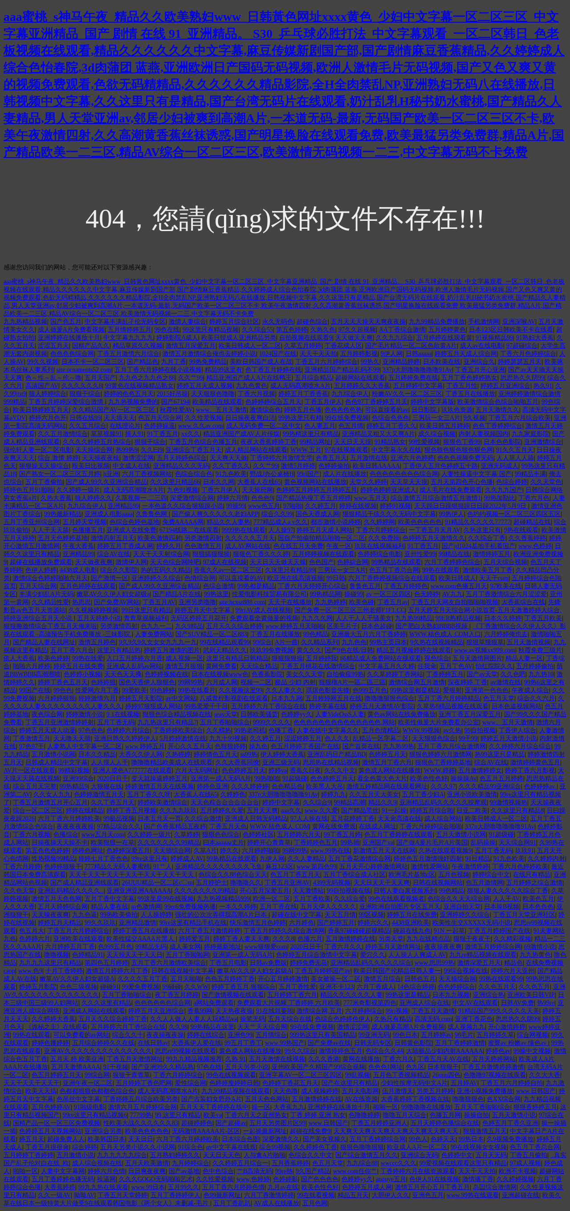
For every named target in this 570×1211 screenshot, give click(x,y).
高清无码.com (433, 1019)
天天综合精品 (258, 666)
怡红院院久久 (494, 666)
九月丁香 (173, 361)
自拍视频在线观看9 (305, 337)
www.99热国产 (285, 1043)
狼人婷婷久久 (93, 498)
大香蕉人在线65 (259, 482)
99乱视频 (357, 1075)
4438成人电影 (78, 570)
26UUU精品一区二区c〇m (157, 882)
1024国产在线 (278, 353)
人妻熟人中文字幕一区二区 (84, 746)
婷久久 (229, 850)
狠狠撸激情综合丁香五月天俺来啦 (50, 626)
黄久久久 (309, 650)
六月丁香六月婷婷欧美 (69, 818)
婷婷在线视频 (358, 506)
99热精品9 (74, 786)
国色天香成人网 (317, 514)
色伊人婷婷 (41, 570)
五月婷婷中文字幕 (418, 385)
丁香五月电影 (228, 962)
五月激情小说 (75, 1155)
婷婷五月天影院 (141, 698)
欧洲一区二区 (271, 898)
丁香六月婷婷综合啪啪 (430, 826)
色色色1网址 (385, 1067)
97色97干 (31, 746)
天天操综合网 (94, 450)
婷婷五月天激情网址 (393, 946)
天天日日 (140, 1139)
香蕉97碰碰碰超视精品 (359, 930)
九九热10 (541, 674)
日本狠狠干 (443, 1067)
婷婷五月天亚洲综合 (156, 1011)
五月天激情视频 (528, 642)
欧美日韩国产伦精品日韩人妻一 (397, 970)
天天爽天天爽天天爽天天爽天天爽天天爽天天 (397, 1131)
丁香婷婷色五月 (316, 842)
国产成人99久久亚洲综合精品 (106, 482)
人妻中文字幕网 (63, 1171)
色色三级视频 (78, 986)
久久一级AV (54, 1195)
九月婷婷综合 (190, 1163)
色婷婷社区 (258, 834)
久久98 (178, 1027)
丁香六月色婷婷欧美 (520, 866)
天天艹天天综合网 (262, 1027)
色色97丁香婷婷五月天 (376, 401)
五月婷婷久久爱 (222, 810)
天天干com (494, 578)
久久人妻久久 (284, 690)
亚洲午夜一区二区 (88, 1083)
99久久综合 (300, 1051)
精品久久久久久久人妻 (351, 995)
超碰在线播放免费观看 (41, 562)
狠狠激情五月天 (485, 1131)
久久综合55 (257, 329)
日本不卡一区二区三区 (92, 361)
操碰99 (353, 594)
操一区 (261, 1107)
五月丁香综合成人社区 (354, 874)
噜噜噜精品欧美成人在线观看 (171, 762)
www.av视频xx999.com (484, 650)
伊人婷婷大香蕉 (282, 754)
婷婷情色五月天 (215, 754)
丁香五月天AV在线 (443, 1059)
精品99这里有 (223, 369)
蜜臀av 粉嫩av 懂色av (518, 1043)
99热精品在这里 (212, 1027)
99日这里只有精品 (146, 610)
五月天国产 (100, 377)
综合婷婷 (84, 1147)
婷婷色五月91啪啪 (28, 490)
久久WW (196, 986)
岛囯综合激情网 (495, 1187)
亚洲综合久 (479, 361)
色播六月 (309, 938)
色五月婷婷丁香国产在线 (305, 746)
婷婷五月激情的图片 (172, 650)
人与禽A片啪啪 (264, 1155)
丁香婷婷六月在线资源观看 (417, 1171)
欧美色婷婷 (53, 658)
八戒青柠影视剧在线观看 (234, 698)
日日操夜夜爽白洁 (250, 418)
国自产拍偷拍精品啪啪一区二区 (321, 538)
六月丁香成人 (375, 986)
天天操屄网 (257, 490)
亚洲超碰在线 (520, 1195)
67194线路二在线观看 (189, 530)
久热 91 (235, 1059)
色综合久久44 (384, 1051)
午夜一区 (338, 546)
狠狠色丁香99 (461, 442)
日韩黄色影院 (413, 1043)
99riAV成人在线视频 (263, 610)
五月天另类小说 (247, 1067)
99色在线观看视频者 (396, 898)
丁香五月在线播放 (470, 393)
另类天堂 (391, 938)
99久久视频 (42, 361)
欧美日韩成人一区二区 (250, 345)
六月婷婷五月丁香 (70, 946)
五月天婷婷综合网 (63, 906)
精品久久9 (382, 802)
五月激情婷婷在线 (350, 938)
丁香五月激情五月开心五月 (50, 802)
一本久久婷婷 (237, 906)
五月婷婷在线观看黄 (444, 337)
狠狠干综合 (85, 393)
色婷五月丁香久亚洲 (510, 1123)
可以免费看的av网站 (81, 1035)
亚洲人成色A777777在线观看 (132, 770)
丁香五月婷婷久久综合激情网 (284, 930)
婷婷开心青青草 (269, 842)
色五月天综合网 (160, 418)
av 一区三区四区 (388, 594)
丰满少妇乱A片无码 (46, 594)
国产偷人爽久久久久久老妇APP (215, 514)
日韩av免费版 (268, 962)
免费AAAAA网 (183, 522)
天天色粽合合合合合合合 (225, 802)
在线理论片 (125, 426)
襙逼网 (106, 1179)
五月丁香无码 (115, 722)
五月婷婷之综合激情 (534, 882)
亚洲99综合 (78, 778)
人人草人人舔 (515, 458)
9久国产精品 (313, 1171)
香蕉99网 (199, 1011)
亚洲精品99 (123, 506)
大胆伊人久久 (390, 1195)
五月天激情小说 (514, 1115)
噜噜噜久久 (245, 882)
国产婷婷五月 (335, 922)
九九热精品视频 (25, 321)
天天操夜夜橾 (100, 458)
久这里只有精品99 (290, 570)
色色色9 (262, 498)
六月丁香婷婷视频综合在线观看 (392, 578)
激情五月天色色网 (56, 898)
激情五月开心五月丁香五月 (432, 1187)
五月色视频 (453, 874)
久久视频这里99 (240, 690)
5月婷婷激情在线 (182, 738)
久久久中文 (339, 770)
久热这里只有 (482, 530)
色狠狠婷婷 (230, 746)
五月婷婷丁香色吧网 (144, 1083)
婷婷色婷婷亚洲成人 (388, 490)
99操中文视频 (532, 1051)
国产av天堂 (482, 674)
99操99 (235, 506)
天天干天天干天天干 (32, 1083)
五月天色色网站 (267, 1099)
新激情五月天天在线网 (384, 850)
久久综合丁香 (486, 538)
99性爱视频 (424, 442)
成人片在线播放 (344, 474)
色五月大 (31, 930)
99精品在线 (454, 554)
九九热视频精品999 (223, 898)
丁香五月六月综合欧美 (520, 418)
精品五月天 (353, 1195)
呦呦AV (84, 1195)
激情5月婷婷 (298, 466)
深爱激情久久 (281, 1139)
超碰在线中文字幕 (297, 914)
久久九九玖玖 (178, 810)
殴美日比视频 (91, 466)
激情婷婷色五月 (340, 1051)
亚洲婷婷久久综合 (156, 578)
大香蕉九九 (289, 1107)
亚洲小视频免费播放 (485, 1091)
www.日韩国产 (536, 1091)
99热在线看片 (197, 690)
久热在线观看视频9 (445, 850)
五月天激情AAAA (75, 1067)
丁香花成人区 (343, 345)
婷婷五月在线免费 (78, 666)
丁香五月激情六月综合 (128, 353)
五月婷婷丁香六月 (292, 995)
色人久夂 (337, 738)
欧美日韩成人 (457, 578)
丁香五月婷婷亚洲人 (379, 1123)
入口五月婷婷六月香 (134, 658)
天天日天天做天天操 (278, 562)
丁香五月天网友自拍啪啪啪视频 (454, 602)
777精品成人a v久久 (280, 522)
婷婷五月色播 (303, 409)
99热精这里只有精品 (311, 434)
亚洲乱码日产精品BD (336, 754)
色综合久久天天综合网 (459, 898)
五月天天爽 (262, 810)
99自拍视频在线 (348, 890)
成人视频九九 (466, 1027)
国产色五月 (65, 321)
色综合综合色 (193, 474)
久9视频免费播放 (510, 1139)
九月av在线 (283, 1187)
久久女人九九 (52, 794)
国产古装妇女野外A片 (211, 1099)
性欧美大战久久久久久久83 (140, 1123)
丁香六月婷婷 (22, 866)
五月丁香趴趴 (232, 1203)
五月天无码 (491, 1155)
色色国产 (321, 562)
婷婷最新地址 (222, 946)
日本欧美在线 (441, 361)
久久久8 (283, 938)
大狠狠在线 (106, 786)
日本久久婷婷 (502, 618)
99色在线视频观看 (231, 1075)
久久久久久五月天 (250, 538)
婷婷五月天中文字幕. (203, 610)
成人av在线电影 (481, 345)
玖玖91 (524, 850)
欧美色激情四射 (159, 538)
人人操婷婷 (156, 914)
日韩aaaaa (419, 353)
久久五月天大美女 (374, 794)
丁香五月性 (461, 385)
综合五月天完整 (35, 786)
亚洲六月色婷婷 (412, 458)
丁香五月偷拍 (528, 1155)
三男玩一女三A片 (436, 418)
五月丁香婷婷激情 (460, 1043)
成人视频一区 (184, 658)
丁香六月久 (398, 1059)
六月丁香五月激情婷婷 (209, 930)
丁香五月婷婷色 (406, 586)
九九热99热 (398, 746)
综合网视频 (532, 1035)
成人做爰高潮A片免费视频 (407, 1027)
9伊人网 (392, 353)
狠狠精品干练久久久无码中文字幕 (389, 514)
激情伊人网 (131, 562)
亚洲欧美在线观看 (78, 938)
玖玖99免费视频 (271, 650)
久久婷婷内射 (546, 858)
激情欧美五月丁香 (488, 570)
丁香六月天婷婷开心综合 (312, 586)
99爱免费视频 (140, 986)
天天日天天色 (221, 1155)
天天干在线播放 (290, 602)
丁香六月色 (534, 498)
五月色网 (314, 1203)
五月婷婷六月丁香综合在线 (268, 706)
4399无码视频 (331, 882)
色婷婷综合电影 (379, 554)
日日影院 (424, 409)
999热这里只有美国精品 (322, 1035)
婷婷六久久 (373, 922)
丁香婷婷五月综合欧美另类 (140, 1099)
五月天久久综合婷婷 (234, 626)
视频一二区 (256, 682)
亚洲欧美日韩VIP (531, 995)
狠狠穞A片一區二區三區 (352, 682)
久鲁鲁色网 (152, 514)
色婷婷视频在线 (166, 674)
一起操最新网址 (265, 1131)
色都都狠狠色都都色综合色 (97, 1091)
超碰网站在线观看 (360, 377)
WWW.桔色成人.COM (279, 826)
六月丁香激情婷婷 (269, 1195)
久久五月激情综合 (63, 434)
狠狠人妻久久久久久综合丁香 (507, 890)
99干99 (468, 738)
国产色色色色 (319, 1179)
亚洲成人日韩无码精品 (256, 818)
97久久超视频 (357, 329)
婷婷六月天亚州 (512, 970)
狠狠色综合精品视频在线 (176, 714)
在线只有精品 (531, 874)
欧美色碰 (361, 602)
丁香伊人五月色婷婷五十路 (440, 466)
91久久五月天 (514, 450)
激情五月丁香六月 (387, 762)
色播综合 (65, 834)
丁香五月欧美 (543, 618)
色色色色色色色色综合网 (404, 474)
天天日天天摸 (352, 442)
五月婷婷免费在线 (413, 377)
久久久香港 (323, 1059)
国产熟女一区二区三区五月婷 (59, 474)
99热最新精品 (62, 514)
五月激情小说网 (53, 754)
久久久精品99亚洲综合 (490, 786)
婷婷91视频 (395, 506)
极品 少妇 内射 (295, 682)
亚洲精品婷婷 (401, 361)
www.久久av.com (200, 426)
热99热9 (127, 450)
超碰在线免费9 (310, 1131)
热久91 (542, 385)
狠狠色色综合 (221, 834)
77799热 (141, 1115)
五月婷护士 (211, 882)
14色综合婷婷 (416, 986)
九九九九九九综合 (122, 1155)
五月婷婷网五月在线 (333, 698)
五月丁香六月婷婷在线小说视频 (158, 369)
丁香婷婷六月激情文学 (281, 458)
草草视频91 (106, 434)
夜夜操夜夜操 (165, 1035)
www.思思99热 (434, 962)
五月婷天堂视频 (84, 522)
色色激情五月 (203, 546)
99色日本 (405, 1035)
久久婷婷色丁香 (315, 1147)
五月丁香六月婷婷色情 (233, 1187)
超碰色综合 (312, 321)
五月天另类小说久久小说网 (137, 1147)
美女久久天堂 (304, 674)
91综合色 (190, 1147)
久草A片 (205, 850)
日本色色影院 (502, 442)
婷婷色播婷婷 (50, 1043)
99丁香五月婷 (342, 834)
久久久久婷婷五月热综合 (97, 442)
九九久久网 (317, 618)
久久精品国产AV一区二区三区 (114, 409)
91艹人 (162, 866)
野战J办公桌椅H (272, 474)
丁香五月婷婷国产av (322, 970)
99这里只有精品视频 (211, 329)
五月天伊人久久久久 (328, 906)
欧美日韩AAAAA (376, 466)
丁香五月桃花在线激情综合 (318, 666)
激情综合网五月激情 (417, 682)
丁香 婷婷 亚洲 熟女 (318, 1115)
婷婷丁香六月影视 (530, 770)
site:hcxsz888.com (242, 602)
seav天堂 (225, 714)
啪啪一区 (385, 1107)
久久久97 (443, 786)
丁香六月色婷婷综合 (528, 353)
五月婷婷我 (321, 658)
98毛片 (464, 1035)
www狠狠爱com (265, 946)
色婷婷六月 (34, 938)
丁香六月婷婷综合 (381, 530)
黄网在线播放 (361, 1059)
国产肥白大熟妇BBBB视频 (432, 626)
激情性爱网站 (429, 866)
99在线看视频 (315, 1195)
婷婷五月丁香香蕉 (303, 393)
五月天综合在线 (290, 1019)
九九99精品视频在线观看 (235, 1091)
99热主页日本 (388, 642)
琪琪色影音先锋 (328, 690)
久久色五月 (534, 986)
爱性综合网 (190, 1083)
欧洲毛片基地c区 (412, 874)
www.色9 (30, 970)
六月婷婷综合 (364, 1011)
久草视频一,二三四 (141, 498)
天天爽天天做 (228, 458)
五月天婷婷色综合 (182, 458)
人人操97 (281, 530)
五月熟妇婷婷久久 (175, 1155)
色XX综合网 (504, 1099)
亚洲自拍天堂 (462, 906)
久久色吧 (513, 674)
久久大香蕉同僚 (237, 762)
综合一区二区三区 (38, 810)
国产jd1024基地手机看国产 (478, 546)
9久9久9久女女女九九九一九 (158, 642)
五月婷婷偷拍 (535, 666)
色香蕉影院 (267, 674)
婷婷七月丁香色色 (103, 858)
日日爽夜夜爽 (147, 1171)
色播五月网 (445, 1115)
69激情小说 (539, 946)
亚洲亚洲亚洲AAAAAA (139, 890)
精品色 (513, 962)
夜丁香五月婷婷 (177, 995)
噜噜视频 (56, 954)
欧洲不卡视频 (517, 1171)
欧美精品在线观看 (217, 401)
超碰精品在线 (532, 522)
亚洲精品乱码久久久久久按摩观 (443, 802)
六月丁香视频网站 (147, 474)
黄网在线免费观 (334, 826)
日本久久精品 (97, 754)
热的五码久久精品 (166, 570)
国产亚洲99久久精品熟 (162, 1067)
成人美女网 (185, 946)
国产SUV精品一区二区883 (211, 634)
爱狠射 (452, 690)
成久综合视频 (437, 434)
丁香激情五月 (31, 738)
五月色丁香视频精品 (401, 1075)
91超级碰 (294, 778)
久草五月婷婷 (303, 345)
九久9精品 (189, 626)
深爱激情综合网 (192, 498)
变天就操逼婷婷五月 (159, 778)
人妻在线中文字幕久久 (328, 730)
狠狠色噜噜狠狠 (362, 1147)
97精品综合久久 (119, 826)
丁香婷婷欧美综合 (178, 730)
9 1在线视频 (122, 714)
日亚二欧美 (472, 810)
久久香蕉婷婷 (527, 538)
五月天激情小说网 (461, 834)
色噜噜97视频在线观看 (495, 1075)
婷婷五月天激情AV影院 (382, 706)
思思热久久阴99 (522, 377)
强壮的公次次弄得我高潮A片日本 (222, 914)
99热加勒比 (499, 498)
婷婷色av (498, 1051)
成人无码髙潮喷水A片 (300, 385)
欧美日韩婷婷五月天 (41, 409)
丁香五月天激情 (433, 1011)
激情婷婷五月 (491, 554)
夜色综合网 (47, 714)
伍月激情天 (397, 1091)
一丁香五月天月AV (434, 530)
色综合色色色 (390, 418)
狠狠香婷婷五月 (535, 1107)
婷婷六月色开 (47, 418)
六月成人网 (221, 682)
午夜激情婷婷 (470, 866)
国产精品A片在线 (177, 594)
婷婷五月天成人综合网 (466, 353)
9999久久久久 (271, 722)
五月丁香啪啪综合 (225, 722)
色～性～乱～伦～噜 (53, 377)
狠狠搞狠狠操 (211, 554)
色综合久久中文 (310, 1155)
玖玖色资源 (456, 409)
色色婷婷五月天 (243, 770)
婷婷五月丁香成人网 (125, 546)
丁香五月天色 (228, 826)
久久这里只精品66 (175, 482)
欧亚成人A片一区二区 (417, 1147)
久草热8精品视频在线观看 (453, 706)
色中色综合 (218, 1171)
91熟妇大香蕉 (535, 337)
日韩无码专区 (372, 1043)
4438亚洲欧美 (410, 922)
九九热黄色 (535, 954)
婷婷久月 (168, 546)
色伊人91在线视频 (434, 1179)
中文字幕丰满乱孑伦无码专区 (125, 321)
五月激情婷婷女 (480, 770)
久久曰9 (152, 450)
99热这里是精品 (407, 995)
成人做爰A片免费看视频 (71, 329)
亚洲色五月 (428, 1195)
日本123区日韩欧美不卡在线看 (511, 329)
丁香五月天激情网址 (135, 1059)
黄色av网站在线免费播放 (401, 714)
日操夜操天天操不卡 (60, 842)
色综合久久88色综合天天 (233, 874)
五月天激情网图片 (477, 658)
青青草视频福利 (145, 618)
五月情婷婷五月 (129, 329)
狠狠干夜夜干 (472, 938)
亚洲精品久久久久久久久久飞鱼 (218, 866)
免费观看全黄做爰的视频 (264, 618)
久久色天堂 (19, 890)
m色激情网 (146, 906)
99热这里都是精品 (415, 690)
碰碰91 (109, 986)
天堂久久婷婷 (368, 482)
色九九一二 (156, 626)
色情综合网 (200, 578)
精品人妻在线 (109, 906)
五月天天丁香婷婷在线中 (214, 1107)
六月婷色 (301, 922)
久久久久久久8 (81, 385)
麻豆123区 (279, 866)
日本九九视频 (451, 995)
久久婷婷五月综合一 (240, 1163)
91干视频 (115, 1067)
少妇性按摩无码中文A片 (414, 1083)
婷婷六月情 (232, 498)
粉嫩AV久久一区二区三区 (407, 393)
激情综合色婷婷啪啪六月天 (50, 578)
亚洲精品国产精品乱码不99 (342, 369)
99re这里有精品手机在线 (193, 922)
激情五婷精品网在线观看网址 (387, 786)
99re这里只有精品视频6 (95, 1115)
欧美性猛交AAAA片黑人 (141, 938)
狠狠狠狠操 (287, 658)
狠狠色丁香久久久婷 (261, 554)
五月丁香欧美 (312, 898)
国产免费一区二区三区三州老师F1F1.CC (349, 610)
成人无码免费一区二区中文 (263, 426)
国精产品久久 (91, 345)
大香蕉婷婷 (59, 1187)
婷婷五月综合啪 (431, 810)
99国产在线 (34, 690)
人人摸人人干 (109, 762)
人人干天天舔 (50, 530)
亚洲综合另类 (103, 1131)
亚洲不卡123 (336, 986)
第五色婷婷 (291, 329)
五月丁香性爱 (297, 986)
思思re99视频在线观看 (185, 1051)
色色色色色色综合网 (162, 1003)
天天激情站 (308, 890)
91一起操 (394, 810)
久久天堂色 (546, 482)
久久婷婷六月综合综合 (520, 746)
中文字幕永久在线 (396, 450)
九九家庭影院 (530, 434)
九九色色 (354, 642)
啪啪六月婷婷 (31, 666)
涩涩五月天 (53, 345)
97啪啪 (292, 506)
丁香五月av (392, 602)
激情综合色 (265, 409)
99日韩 (335, 578)
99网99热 (190, 682)
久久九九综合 (394, 337)
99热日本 (471, 1139)
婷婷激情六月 (97, 698)
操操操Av (463, 778)
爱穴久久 (372, 954)
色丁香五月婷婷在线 (273, 369)
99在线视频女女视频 (479, 1147)
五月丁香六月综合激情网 (451, 746)
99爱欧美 (134, 690)
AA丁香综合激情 (402, 329)
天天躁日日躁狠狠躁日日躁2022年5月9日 (471, 506)
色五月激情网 (484, 882)
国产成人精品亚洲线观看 (84, 882)
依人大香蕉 (19, 658)
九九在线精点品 (428, 938)
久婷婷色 (232, 794)
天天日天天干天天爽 (382, 882)
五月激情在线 (368, 458)
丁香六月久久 (343, 946)
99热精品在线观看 (396, 562)
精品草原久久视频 (138, 345)
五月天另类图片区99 (277, 1123)
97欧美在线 (505, 586)
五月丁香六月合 (72, 650)
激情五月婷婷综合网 (493, 946)
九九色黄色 (251, 385)
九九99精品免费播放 (437, 321)
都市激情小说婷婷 (336, 522)
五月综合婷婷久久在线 (103, 1043)
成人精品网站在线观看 (256, 450)
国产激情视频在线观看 (233, 995)
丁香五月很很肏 (47, 1147)
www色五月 (264, 506)
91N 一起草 (449, 930)
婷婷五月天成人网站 (325, 530)
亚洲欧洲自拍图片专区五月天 (399, 906)
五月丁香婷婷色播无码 (63, 1179)
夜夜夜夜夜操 (75, 826)
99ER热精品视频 (458, 618)
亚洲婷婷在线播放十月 (69, 337)
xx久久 (190, 434)
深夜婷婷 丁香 (467, 682)
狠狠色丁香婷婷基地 (443, 762)
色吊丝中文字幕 (78, 1099)
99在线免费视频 (347, 418)
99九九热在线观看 (103, 1187)
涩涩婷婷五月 (303, 738)
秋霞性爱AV (176, 409)
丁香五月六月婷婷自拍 (511, 1083)
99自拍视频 (480, 730)
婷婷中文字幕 (281, 802)
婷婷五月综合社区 (234, 321)
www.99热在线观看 (473, 1195)
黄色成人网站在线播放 (389, 770)
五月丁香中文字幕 (109, 898)
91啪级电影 (89, 1107)
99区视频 (371, 914)
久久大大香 (544, 1075)
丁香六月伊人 (220, 490)
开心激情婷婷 (506, 1027)
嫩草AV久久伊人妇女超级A (254, 970)
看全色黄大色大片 (382, 778)
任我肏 (427, 666)
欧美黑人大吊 (324, 786)
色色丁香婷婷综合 (497, 426)
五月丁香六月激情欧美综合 (168, 962)
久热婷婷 (178, 754)
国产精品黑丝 (360, 810)
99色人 (418, 1139)
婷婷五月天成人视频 (205, 385)
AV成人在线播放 (276, 1203)
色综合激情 (218, 586)
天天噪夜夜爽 (50, 914)
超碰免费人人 (66, 1139)
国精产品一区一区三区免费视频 (56, 1123)
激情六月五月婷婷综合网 (142, 1107)
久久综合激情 (203, 818)
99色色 (62, 690)
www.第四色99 (316, 866)
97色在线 (209, 1067)
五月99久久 (183, 1187)
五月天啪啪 (186, 978)
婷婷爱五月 (194, 938)
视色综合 (436, 658)
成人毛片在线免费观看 (450, 490)
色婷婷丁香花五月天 (290, 1083)
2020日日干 (112, 778)
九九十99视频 (228, 738)
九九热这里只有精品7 (167, 722)
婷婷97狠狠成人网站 (153, 706)
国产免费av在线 (329, 1043)
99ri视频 (397, 1011)
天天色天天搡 (123, 674)
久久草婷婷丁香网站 (395, 674)
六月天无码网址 (197, 770)
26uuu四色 (446, 1075)
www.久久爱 (321, 810)
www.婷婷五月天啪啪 (294, 626)
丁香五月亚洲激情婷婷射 (59, 722)
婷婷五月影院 (38, 986)
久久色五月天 (497, 986)
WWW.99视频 (421, 730)
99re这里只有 (149, 858)
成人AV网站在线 (247, 546)
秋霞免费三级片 (540, 650)
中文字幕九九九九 (128, 337)
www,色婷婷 (535, 546)
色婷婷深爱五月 (128, 850)
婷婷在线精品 (84, 810)
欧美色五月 (538, 898)
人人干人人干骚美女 (364, 618)
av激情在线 (505, 682)
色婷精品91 (87, 954)
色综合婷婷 (511, 482)
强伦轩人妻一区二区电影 (38, 450)
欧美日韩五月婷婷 (444, 426)
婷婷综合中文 (491, 874)
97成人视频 (525, 1163)
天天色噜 (285, 1091)
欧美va (213, 1115)
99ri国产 (308, 474)
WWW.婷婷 (439, 770)
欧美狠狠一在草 (112, 842)
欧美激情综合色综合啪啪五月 (497, 401)
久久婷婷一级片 (78, 490)
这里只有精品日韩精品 (237, 658)
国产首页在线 (361, 746)
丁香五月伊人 (323, 401)
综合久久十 (127, 1035)
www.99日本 (148, 1187)
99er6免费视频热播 (190, 906)
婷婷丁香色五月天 (63, 682)
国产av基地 (184, 1171)
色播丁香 (281, 730)
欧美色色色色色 (420, 522)
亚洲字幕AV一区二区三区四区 (300, 1075)
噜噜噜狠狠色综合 (390, 698)
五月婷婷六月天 (299, 834)
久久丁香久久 (231, 466)
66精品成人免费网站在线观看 (380, 658)
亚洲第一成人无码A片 (221, 778)
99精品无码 (151, 946)
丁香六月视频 (256, 393)
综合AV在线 (113, 554)
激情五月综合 (382, 978)
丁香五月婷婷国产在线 (499, 930)
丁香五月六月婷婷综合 (326, 361)
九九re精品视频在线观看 (483, 954)
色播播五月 (87, 530)
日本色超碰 (376, 626)
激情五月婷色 (97, 642)
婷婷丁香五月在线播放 (144, 930)
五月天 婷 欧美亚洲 (77, 1059)
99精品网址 (315, 442)
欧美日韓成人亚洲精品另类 (238, 337)
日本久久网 (218, 482)
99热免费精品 (208, 361)
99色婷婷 (162, 690)
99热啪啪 (266, 778)
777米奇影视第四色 (369, 1003)
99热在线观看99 (501, 978)
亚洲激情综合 (543, 442)
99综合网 (97, 1075)
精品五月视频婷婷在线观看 (413, 650)
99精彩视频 (74, 770)
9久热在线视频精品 (436, 642)
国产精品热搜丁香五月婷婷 (313, 498)
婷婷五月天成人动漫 (47, 730)
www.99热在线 (330, 850)
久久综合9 (317, 802)
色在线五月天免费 (298, 546)
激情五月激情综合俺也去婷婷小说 (209, 353)
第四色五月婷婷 (106, 962)
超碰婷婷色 (196, 1123)
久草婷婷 (186, 834)
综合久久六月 (536, 698)
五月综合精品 (313, 377)
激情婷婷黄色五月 (535, 762)
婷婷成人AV (187, 858)
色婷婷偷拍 (334, 466)
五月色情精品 (380, 730)
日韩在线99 (85, 418)
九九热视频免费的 (133, 401)
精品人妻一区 (524, 658)
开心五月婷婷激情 (283, 978)
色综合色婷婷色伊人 (343, 1019)
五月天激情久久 (497, 409)
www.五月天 (370, 498)
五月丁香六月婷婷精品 (449, 698)
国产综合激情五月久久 (366, 1155)
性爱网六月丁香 (97, 690)
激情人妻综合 (187, 321)
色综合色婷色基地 (134, 522)
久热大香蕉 (56, 498)
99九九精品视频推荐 (194, 1059)
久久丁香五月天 (112, 802)
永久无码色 (277, 321)
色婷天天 (443, 1139)
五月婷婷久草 (495, 1035)
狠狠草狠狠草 (485, 642)
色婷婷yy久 (296, 714)
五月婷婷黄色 (447, 329)
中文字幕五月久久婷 (386, 666)
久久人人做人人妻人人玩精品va (193, 1019)
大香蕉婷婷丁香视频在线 (415, 1099)
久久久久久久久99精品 (169, 842)
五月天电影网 (360, 1091)
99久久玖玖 (100, 922)
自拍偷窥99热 (345, 674)
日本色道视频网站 (517, 706)
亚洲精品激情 (137, 922)
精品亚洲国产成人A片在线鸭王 (249, 377)
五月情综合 (271, 1035)
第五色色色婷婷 (47, 850)
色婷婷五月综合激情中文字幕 (316, 954)
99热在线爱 (87, 658)
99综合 (262, 642)
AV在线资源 (361, 1099)
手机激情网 (483, 321)
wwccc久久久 (398, 1163)
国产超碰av (231, 1123)
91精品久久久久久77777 (477, 522)
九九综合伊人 (350, 393)
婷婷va (278, 770)
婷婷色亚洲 (212, 786)
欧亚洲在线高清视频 (295, 578)
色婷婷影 (285, 1179)
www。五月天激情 (221, 409)
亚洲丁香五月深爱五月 (470, 714)
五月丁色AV (456, 666)
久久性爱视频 (203, 418)
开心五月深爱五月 (264, 890)
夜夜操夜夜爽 (443, 946)
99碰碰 (172, 986)
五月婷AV (464, 1083)
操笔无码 (252, 1019)
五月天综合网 (38, 586)
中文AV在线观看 (475, 1003)
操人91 (134, 434)
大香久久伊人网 (141, 754)
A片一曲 (286, 642)
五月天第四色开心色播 (462, 482)
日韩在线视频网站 (438, 882)
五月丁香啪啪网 (187, 954)
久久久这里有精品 (106, 1003)
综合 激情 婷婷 (58, 458)
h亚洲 (111, 474)
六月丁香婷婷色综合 (452, 562)
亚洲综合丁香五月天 (194, 450)
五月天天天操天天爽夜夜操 (368, 321)
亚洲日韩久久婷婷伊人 (125, 738)
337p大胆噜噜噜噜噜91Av (417, 369)
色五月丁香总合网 (394, 570)
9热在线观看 (521, 530)
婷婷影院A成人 (177, 337)
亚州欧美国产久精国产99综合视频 (318, 1067)
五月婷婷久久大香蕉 (362, 385)
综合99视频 (274, 1147)
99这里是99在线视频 (166, 898)
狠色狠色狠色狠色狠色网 (458, 450)
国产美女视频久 (324, 1139)
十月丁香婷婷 (64, 970)
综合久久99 (277, 514)
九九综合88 (362, 1163)
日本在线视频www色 (219, 674)
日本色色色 (538, 906)
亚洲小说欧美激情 (472, 794)
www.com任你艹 (355, 1171)
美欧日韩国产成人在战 (261, 361)
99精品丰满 (530, 474)
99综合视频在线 (466, 970)
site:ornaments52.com (84, 369)
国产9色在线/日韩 (349, 650)
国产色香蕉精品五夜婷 (175, 826)
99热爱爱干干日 (206, 706)
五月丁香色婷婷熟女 (469, 377)
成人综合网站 (443, 818)
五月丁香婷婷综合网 (378, 1139)
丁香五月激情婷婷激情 (493, 1067)
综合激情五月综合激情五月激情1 (436, 498)
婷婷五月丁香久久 (391, 426)
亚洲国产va (377, 842)
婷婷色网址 (87, 850)
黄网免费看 (221, 666)
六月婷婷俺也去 (506, 634)
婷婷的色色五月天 (129, 393)
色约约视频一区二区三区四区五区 (514, 514)
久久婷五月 (320, 506)
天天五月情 (340, 914)
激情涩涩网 (138, 458)
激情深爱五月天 (479, 962)
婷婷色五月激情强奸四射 (428, 858)
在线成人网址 (377, 826)
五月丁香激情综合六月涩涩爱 (506, 594)
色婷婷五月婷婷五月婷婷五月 (316, 490)
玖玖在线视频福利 (379, 546)
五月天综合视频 (505, 562)
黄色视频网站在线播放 (315, 482)
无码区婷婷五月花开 (199, 618)
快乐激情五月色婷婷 (258, 922)
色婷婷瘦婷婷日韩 (234, 1083)
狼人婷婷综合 (47, 393)
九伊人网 (272, 858)
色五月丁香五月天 (295, 874)
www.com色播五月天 (459, 586)
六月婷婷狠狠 (56, 698)
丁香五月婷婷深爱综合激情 (66, 401)
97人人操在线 (309, 818)
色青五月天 (331, 458)
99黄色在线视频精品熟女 (139, 385)
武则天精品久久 (225, 650)
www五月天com (102, 834)
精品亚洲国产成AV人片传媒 (241, 434)
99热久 (370, 361)
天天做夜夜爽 (94, 562)
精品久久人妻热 (228, 522)
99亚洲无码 (374, 1035)
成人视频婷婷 (319, 1091)
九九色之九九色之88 (147, 377)
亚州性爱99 (420, 554)
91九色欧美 (231, 474)
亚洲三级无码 (281, 762)
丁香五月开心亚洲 (480, 369)
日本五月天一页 (159, 818)
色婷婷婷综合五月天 (273, 401)
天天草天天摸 (409, 482)
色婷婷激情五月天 (99, 794)
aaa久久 (291, 810)
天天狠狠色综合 (434, 738)
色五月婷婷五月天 (56, 1075)
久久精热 (218, 730)
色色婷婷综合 (456, 986)
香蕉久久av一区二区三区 (228, 570)
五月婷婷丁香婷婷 (28, 1155)
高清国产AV (41, 385)
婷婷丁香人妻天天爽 (241, 938)
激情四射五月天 (112, 538)
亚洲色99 (240, 1035)
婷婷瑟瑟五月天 (520, 361)
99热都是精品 (256, 586)
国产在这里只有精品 (350, 1083)
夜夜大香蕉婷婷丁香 (268, 442)
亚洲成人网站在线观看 (94, 1011)
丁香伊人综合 (517, 730)
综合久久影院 (119, 570)
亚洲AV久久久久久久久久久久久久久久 (98, 1051)
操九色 (258, 746)
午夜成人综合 (530, 690)
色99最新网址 (222, 1195)
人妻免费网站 (153, 634)
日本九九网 (286, 698)
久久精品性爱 (50, 602)
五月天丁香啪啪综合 (482, 1107)
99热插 (350, 842)
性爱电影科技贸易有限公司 (269, 594)
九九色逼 (84, 914)
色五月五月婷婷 (501, 778)
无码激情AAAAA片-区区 (206, 1131)
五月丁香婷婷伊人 (175, 1195)
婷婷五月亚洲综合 (505, 385)
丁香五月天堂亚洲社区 (524, 914)
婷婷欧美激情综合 (162, 802)
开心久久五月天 (190, 746)
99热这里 (216, 594)
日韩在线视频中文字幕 (182, 970)
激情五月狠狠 (184, 666)
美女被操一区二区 (336, 978)
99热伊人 (451, 514)
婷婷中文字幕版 (432, 401)
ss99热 (248, 754)
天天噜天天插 (72, 738)
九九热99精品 (413, 618)
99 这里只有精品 (177, 1115)
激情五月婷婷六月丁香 (117, 970)
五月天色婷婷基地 (63, 538)
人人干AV (506, 898)
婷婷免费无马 (308, 962)
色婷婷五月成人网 (367, 1187)
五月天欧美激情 (147, 1163)
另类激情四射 (203, 538)
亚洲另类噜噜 (197, 602)
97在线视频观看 (346, 450)
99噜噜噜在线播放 (426, 1107)
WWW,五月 (306, 450)
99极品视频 (118, 818)
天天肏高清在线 (399, 818)
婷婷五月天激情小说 (508, 738)
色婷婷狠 (103, 682)
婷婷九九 (333, 794)
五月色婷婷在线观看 (88, 586)
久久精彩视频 (512, 938)
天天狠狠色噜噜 (213, 393)
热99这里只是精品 (500, 754)
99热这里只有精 (300, 418)
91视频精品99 (494, 337)
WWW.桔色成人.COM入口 (445, 634)
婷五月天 (31, 1139)
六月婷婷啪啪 (260, 850)
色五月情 (350, 426)
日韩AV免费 (517, 1003)
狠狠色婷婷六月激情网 (440, 754)
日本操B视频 (501, 906)
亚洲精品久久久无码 (181, 466)
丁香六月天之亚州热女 (256, 1115)
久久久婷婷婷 (250, 786)
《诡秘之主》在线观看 (56, 1027)
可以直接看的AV (241, 578)
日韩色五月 (420, 978)
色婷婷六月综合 (128, 730)
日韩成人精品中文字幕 (56, 762)
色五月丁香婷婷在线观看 (398, 834)
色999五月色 (370, 690)
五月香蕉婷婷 (290, 1163)
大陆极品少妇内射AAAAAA (444, 1051)
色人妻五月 (319, 426)
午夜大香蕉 (78, 546)
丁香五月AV (158, 602)
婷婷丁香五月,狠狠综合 (244, 986)
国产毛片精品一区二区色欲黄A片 (411, 345)
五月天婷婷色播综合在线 (445, 1123)
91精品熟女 (390, 442)
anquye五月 (391, 1179)
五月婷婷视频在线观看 (323, 554)
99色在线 (167, 329)
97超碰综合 (521, 345)
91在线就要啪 (274, 1011)
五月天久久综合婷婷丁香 (112, 1019)
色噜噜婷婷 (364, 1115)
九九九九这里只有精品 (50, 962)
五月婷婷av (436, 1035)
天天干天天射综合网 (161, 554)
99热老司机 (249, 730)
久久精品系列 (319, 642)
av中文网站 (181, 698)
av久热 (452, 730)
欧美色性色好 (429, 778)
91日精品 (477, 858)
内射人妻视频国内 (484, 434)
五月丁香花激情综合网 (359, 858)
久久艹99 (190, 377)
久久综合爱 (349, 898)
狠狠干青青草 (131, 1075)
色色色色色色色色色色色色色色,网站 (344, 722)
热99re (545, 1003)
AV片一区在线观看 (29, 770)
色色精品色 (287, 786)
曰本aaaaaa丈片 (223, 842)
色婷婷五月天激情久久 (434, 538)
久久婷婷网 (379, 522)
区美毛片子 (342, 626)
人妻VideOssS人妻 (339, 714)
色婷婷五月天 (387, 754)
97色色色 (90, 730)
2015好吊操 (172, 393)
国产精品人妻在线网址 (44, 642)
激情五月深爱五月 (191, 345)
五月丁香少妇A (423, 794)
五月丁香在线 (278, 906)
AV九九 (452, 594)
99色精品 (315, 634)
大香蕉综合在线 (523, 602)
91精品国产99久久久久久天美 (498, 1011)
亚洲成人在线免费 (131, 530)
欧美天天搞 (41, 1091)
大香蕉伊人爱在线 (196, 1043)
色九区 (415, 1067)
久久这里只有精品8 (517, 810)
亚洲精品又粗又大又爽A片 (378, 434)
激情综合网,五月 (319, 1011)
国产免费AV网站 (116, 602)
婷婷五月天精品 (59, 922)
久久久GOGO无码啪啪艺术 (156, 1179)
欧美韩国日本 (106, 1139)
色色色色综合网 (72, 353)
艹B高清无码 (254, 1171)
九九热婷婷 (330, 602)
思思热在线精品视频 (331, 762)
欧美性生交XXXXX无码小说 (471, 922)
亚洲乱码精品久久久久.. (71, 890)
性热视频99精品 (53, 858)
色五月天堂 (498, 698)
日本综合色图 (240, 1139)
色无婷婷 (426, 594)
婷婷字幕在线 (327, 706)
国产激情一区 (109, 578)
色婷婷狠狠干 (62, 866)
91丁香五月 (162, 434)
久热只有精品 (392, 1019)
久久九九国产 (503, 490)
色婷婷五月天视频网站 (50, 1131)
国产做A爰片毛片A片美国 (432, 842)
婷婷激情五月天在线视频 (159, 786)
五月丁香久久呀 (149, 794)
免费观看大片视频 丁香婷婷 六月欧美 (288, 1003)
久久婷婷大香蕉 (53, 1019)
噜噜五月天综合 (405, 1115)
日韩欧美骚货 (259, 714)
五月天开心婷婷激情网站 (373, 866)
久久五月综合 (87, 426)
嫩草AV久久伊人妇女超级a (113, 594)
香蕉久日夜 (305, 770)
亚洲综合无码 (419, 1155)
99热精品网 (325, 594)
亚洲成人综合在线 (424, 1003)
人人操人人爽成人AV (417, 954)
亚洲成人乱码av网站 (134, 666)
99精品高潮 (349, 802)
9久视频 (474, 418)
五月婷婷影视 (359, 353)
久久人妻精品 (306, 858)
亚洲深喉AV (518, 321)
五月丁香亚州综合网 (32, 522)
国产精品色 (142, 361)
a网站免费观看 (214, 1003)
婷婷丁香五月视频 (131, 810)
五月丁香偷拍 (44, 482)
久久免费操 (383, 538)
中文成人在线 (131, 466)
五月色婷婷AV (51, 1107)
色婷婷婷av (540, 786)
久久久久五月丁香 (142, 978)
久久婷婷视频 (515, 1179)
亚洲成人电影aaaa (109, 514)
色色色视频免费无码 (465, 458)
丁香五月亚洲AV (287, 882)
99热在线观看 (441, 570)
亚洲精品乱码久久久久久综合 (370, 962)
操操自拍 (476, 1115)
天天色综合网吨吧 (175, 562)
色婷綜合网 (352, 562)
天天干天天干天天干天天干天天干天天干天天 (132, 874)
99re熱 (284, 1171)
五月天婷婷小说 (99, 618)
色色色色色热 (343, 409)
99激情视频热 (508, 802)
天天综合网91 (517, 842)
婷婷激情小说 (84, 714)
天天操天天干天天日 (134, 954)
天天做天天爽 (354, 337)
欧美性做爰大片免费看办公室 (438, 722)
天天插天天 (119, 418)
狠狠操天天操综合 (44, 466)
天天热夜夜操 (234, 1011)
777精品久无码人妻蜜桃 (117, 866)
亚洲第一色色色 (487, 690)
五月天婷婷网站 (494, 1059)
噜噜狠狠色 (468, 1099)
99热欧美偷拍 (119, 914)
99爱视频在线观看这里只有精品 (463, 1163)
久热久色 (322, 329)
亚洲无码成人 (499, 466)
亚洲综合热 (488, 995)
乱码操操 (483, 842)
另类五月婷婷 (435, 1091)
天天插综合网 (172, 850)
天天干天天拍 (318, 353)
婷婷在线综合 (205, 1035)
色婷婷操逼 (159, 426)
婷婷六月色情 (106, 1171)
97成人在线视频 (225, 562)
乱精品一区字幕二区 (381, 738)
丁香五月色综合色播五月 (203, 442)
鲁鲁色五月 (365, 586)
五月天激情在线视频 (277, 1059)
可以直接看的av (386, 409)
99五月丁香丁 (243, 1043)
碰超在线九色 (412, 930)
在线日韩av (153, 1043)
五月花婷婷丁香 (353, 818)
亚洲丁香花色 (474, 1019)
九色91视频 (182, 490)
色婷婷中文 (456, 1155)
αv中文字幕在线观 (231, 1147)
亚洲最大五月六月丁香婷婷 (368, 634)
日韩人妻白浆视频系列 (405, 890)
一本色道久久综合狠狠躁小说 (182, 506)
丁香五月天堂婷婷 (122, 1195)
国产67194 (175, 401)
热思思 (81, 602)
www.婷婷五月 (145, 746)
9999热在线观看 (243, 530)
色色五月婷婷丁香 (230, 978)
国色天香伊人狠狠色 (147, 682)
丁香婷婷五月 (445, 674)
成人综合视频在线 (97, 1163)
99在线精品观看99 (225, 642)
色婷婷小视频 (82, 674)
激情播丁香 (477, 1179)
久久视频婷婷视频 (93, 610)
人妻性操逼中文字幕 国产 (476, 474)
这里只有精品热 (119, 650)
